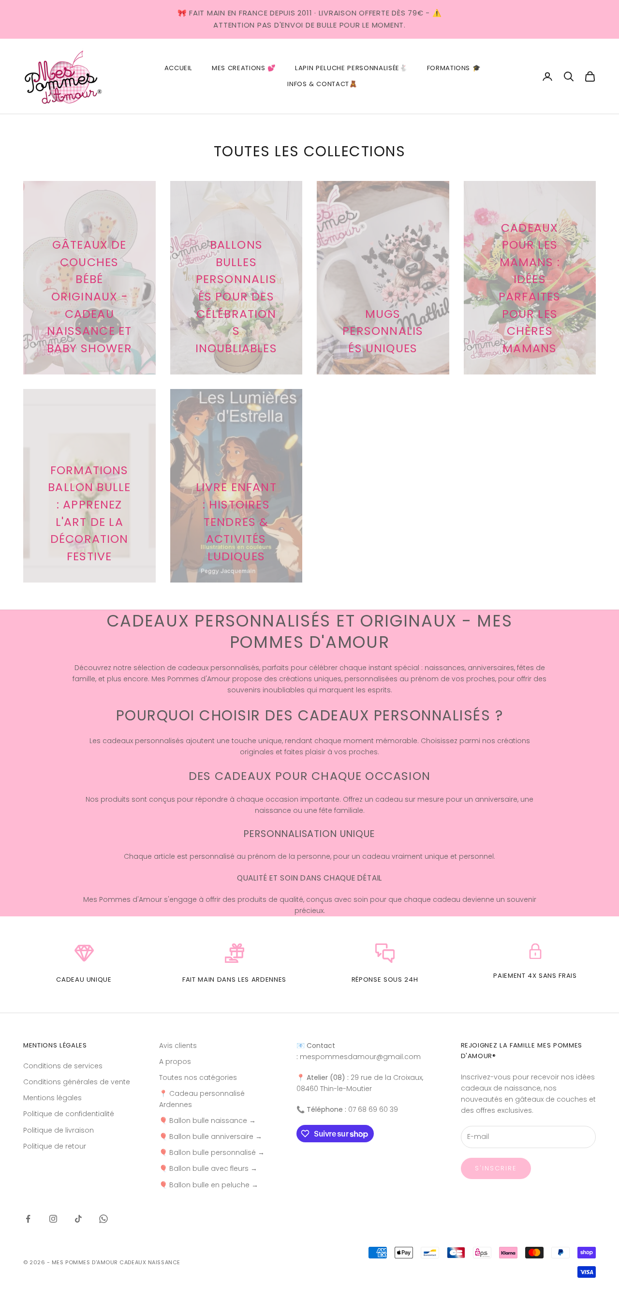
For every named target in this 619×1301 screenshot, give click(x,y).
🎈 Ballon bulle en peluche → (208, 1185)
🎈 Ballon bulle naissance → (207, 1120)
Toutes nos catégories (198, 1077)
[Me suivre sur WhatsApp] (103, 1219)
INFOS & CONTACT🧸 (322, 84)
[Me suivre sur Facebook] (28, 1219)
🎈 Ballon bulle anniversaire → (210, 1136)
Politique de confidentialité (68, 1114)
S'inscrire (496, 1168)
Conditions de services (63, 1066)
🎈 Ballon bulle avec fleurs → (208, 1168)
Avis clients (178, 1045)
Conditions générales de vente (76, 1082)
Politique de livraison (58, 1130)
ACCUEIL (178, 68)
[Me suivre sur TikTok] (78, 1219)
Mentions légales (52, 1098)
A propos (175, 1061)
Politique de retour (54, 1146)
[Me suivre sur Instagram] (53, 1219)
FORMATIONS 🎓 (454, 68)
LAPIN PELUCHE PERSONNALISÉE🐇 (351, 68)
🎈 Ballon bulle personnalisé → (212, 1152)
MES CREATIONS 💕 (244, 68)
